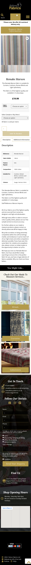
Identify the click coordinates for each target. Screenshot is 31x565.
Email (4, 416)
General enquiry (10, 442)
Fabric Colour (5, 106)
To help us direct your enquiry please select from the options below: (15, 431)
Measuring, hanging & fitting (14, 438)
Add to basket (16, 133)
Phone (5, 424)
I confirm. (7, 459)
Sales (6, 436)
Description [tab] (7, 140)
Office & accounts (10, 440)
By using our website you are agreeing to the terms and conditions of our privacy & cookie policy (15, 455)
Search (3, 17)
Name (4, 409)
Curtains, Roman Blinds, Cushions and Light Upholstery (20, 176)
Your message (7, 444)
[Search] (2, 15)
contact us (22, 227)
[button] (28, 17)
